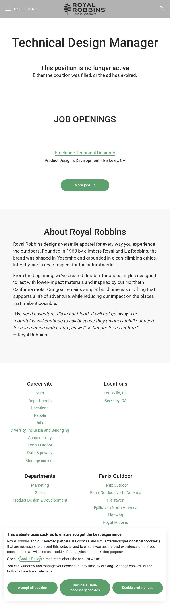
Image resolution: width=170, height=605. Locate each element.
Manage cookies (39, 460)
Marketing (40, 485)
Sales (40, 492)
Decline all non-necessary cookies (85, 587)
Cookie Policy (30, 559)
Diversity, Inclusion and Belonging (40, 430)
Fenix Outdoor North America (115, 492)
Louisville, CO (115, 393)
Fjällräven (115, 500)
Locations (39, 408)
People (40, 415)
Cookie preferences (137, 588)
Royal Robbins (115, 522)
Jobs (40, 422)
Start (40, 393)
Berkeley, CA (115, 400)
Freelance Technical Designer (85, 152)
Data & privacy (39, 452)
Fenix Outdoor (40, 445)
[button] (161, 9)
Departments (40, 400)
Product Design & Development (40, 500)
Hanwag (115, 515)
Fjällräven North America (115, 507)
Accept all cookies (32, 588)
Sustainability (40, 437)
